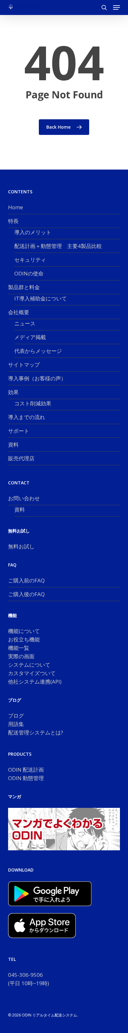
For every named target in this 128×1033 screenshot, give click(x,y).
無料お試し (21, 546)
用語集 (16, 724)
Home (15, 207)
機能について (24, 631)
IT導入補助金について (40, 298)
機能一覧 (18, 647)
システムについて (29, 664)
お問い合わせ (24, 498)
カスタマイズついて (32, 673)
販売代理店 (21, 458)
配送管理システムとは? (35, 732)
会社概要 (18, 312)
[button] (116, 7)
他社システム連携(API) (35, 681)
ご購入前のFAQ (26, 580)
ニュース (24, 323)
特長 (13, 221)
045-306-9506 (25, 974)
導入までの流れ (26, 417)
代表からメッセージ (38, 350)
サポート (18, 430)
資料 (13, 444)
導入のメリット (32, 232)
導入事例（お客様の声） (37, 378)
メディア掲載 (30, 337)
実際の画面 (21, 656)
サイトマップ (24, 364)
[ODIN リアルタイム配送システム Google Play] (50, 908)
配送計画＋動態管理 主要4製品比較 (58, 246)
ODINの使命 (28, 273)
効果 (13, 392)
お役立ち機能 (24, 639)
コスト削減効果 (32, 403)
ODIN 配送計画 (26, 769)
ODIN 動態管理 (26, 778)
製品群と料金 (24, 287)
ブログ (16, 715)
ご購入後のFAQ (26, 594)
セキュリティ (30, 259)
